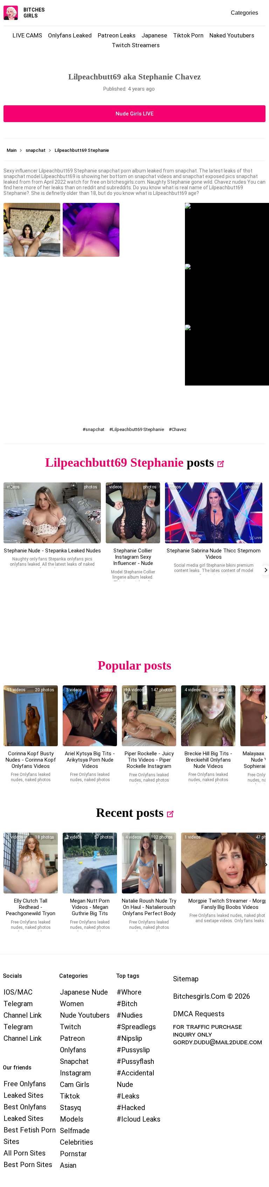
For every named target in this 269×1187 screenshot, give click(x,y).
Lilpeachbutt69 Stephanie (138, 429)
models (71, 1119)
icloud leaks (140, 1119)
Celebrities (76, 1142)
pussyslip (135, 1050)
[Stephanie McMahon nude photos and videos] (213, 512)
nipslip (131, 1038)
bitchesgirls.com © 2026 (211, 996)
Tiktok (70, 1096)
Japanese (154, 35)
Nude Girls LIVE (134, 114)
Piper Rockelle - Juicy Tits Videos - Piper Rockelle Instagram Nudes (149, 763)
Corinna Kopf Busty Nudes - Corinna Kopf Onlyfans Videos (31, 759)
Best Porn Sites (28, 1164)
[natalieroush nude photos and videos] (149, 863)
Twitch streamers (136, 45)
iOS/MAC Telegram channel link (23, 1003)
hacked (133, 1107)
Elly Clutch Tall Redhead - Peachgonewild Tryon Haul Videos (30, 910)
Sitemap (186, 979)
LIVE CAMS (27, 35)
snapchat (94, 429)
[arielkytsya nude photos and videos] (90, 715)
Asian (68, 1165)
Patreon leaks (117, 35)
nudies (132, 1015)
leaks (130, 1096)
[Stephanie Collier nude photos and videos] (133, 512)
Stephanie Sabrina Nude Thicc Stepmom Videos (214, 553)
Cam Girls (74, 1084)
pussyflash (137, 1061)
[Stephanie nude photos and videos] (52, 512)
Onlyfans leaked (70, 35)
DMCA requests (199, 1014)
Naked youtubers (231, 35)
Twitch (70, 1027)
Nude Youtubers (85, 1015)
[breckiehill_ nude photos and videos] (208, 715)
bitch (129, 1003)
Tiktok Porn (188, 35)
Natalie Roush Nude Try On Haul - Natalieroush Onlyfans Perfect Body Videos (149, 910)
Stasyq (70, 1107)
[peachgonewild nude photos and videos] (31, 863)
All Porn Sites (25, 1153)
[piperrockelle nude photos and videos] (149, 715)
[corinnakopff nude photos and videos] (31, 715)
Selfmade (75, 1130)
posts (200, 462)
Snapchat (74, 1061)
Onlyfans (73, 1050)
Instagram (75, 1073)
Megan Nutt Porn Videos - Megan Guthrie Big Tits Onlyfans (90, 910)
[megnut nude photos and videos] (90, 863)
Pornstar (73, 1154)
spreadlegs (138, 1027)
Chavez (179, 429)
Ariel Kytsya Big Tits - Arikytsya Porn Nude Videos (90, 759)
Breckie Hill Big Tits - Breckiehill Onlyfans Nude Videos (208, 759)
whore (131, 992)
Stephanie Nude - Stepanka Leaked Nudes (52, 550)
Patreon (72, 1038)
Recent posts (130, 813)
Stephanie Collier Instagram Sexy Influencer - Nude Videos (133, 560)
